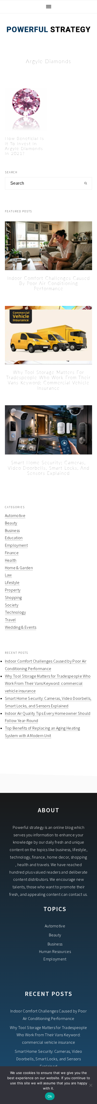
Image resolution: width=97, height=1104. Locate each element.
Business (12, 530)
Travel (10, 619)
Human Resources (55, 951)
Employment (16, 545)
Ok (50, 1096)
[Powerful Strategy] (48, 36)
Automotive (15, 515)
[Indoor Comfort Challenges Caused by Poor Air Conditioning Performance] (48, 245)
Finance (12, 552)
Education (14, 537)
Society (11, 604)
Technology (15, 612)
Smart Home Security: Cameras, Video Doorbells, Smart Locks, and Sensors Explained (48, 468)
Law (8, 574)
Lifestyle (12, 582)
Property (13, 589)
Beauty (11, 522)
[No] (90, 1085)
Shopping (13, 597)
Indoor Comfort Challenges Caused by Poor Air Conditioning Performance (48, 283)
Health (11, 560)
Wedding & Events (20, 627)
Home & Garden (19, 567)
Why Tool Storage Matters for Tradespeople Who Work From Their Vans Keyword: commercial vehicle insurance (48, 683)
